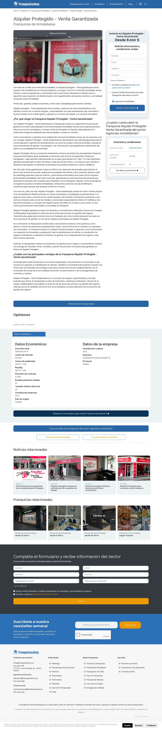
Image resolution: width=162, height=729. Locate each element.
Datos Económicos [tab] (22, 334)
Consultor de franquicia (24, 709)
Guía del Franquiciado (61, 688)
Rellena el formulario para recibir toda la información (80, 413)
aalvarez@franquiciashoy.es (25, 678)
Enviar (81, 601)
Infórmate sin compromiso (81, 304)
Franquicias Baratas (95, 680)
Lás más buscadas (94, 684)
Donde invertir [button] (116, 4)
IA (145, 4)
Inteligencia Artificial (95, 688)
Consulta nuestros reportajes (104, 437)
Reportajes (57, 676)
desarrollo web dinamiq (142, 716)
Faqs (130, 4)
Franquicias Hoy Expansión (133, 667)
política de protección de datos (45, 594)
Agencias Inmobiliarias (124, 101)
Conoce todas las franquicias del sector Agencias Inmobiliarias (81, 428)
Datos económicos (58, 33)
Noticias (55, 671)
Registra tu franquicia (103, 709)
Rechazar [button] (139, 725)
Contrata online (128, 671)
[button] (99, 59)
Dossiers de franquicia (122, 709)
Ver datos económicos (126, 170)
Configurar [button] (151, 725)
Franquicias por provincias (63, 667)
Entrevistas (57, 680)
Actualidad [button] (99, 4)
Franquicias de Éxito (95, 671)
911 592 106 (18, 666)
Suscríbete (130, 625)
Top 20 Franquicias (94, 676)
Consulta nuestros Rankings (58, 437)
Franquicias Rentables (96, 667)
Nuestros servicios (129, 663)
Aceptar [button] (127, 725)
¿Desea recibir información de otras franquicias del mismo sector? (127, 93)
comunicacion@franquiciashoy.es (28, 689)
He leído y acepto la (126, 86)
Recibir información (126, 108)
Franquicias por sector (79, 4)
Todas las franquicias (95, 663)
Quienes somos (41, 709)
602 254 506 (19, 692)
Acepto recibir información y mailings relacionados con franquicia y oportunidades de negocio (53, 591)
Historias (55, 684)
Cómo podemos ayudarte (83, 709)
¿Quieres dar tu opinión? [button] (23, 324)
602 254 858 (19, 681)
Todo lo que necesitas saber (60, 709)
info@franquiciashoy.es (23, 663)
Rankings (56, 663)
